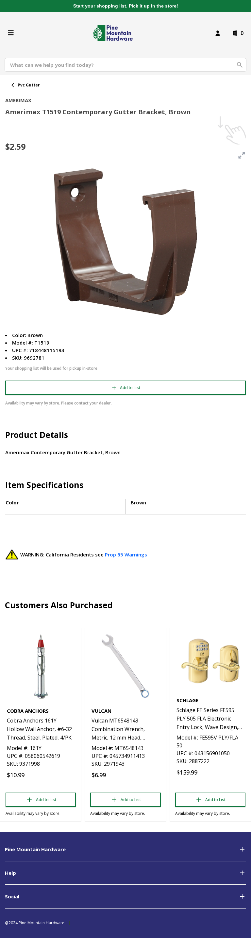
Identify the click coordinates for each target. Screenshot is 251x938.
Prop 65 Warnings (126, 554)
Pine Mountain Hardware (35, 849)
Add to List (130, 387)
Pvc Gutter (29, 85)
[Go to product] (41, 666)
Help (10, 873)
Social (12, 896)
